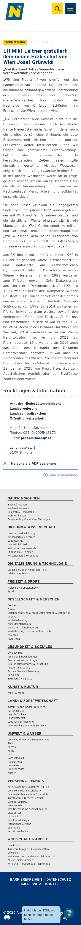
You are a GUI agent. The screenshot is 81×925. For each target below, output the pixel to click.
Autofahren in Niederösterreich (26, 798)
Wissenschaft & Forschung (23, 555)
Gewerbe (13, 852)
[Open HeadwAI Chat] (69, 913)
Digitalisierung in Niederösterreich (27, 569)
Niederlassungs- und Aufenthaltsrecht (30, 631)
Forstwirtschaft (16, 710)
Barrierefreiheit (26, 879)
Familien (12, 605)
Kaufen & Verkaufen (19, 508)
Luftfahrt (13, 816)
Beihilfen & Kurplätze (20, 678)
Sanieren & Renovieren (21, 511)
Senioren (13, 635)
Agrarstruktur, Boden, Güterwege (27, 707)
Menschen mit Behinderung (23, 627)
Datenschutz (58, 879)
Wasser (12, 772)
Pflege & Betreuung (19, 667)
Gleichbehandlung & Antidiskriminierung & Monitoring (39, 612)
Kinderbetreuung (17, 620)
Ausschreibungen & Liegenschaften (28, 849)
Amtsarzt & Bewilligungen (23, 656)
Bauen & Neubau (17, 504)
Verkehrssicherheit (18, 831)
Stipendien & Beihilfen (20, 551)
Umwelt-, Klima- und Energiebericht (28, 739)
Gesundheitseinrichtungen (23, 660)
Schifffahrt (14, 827)
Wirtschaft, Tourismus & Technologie (29, 863)
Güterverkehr (15, 805)
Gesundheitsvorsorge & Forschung (28, 663)
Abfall (11, 743)
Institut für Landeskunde (22, 548)
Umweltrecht (15, 765)
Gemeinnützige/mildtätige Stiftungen (29, 519)
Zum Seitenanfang (63, 475)
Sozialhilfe (13, 674)
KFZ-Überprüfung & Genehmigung (28, 809)
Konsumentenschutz (20, 623)
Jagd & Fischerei (17, 714)
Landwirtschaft (16, 718)
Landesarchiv (15, 540)
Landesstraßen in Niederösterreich (28, 794)
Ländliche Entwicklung (21, 721)
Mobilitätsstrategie (18, 820)
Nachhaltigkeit (16, 758)
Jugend (12, 616)
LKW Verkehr (15, 812)
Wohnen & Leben (17, 515)
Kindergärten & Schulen (21, 537)
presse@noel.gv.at (36, 438)
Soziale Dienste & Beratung (23, 671)
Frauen (12, 609)
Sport (11, 591)
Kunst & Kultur (16, 692)
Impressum (31, 884)
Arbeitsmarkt (15, 845)
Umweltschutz (16, 769)
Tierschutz (14, 638)
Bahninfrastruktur (18, 801)
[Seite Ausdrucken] (7, 919)
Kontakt (53, 884)
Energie (12, 747)
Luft (10, 754)
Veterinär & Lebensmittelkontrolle (27, 725)
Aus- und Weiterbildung (21, 533)
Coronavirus (15, 652)
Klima (11, 750)
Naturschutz (15, 761)
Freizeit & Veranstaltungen (23, 587)
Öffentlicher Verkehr (19, 824)
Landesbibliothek (17, 544)
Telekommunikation (19, 573)
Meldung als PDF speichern (33, 464)
